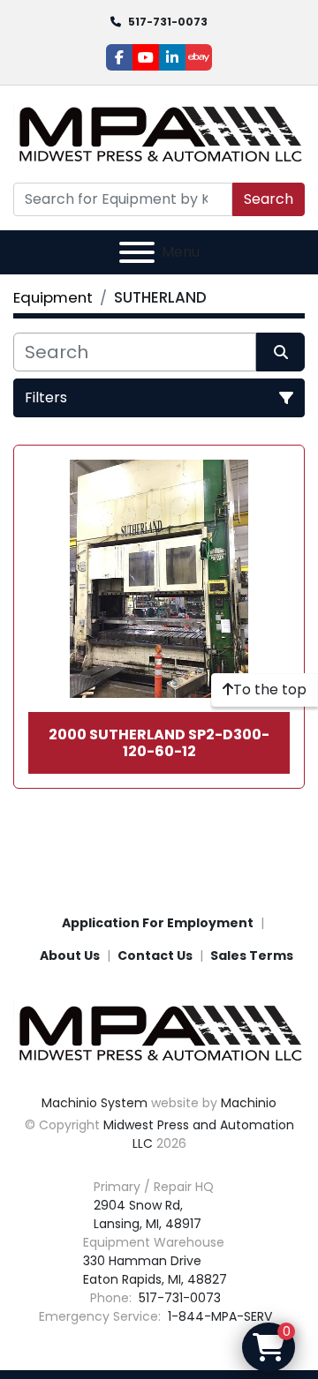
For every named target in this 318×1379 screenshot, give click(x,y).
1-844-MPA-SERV (218, 1316)
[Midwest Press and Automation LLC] (159, 1032)
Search (268, 199)
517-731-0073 (168, 21)
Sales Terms (251, 955)
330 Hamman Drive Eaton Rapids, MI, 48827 (155, 1270)
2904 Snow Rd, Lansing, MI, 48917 (147, 1214)
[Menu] (137, 252)
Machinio (248, 1103)
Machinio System (95, 1103)
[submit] (280, 352)
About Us (70, 955)
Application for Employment (158, 923)
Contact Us (155, 955)
